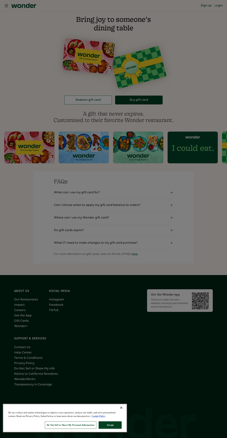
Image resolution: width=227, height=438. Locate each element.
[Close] (121, 408)
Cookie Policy (99, 416)
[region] (65, 418)
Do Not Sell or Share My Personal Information (70, 425)
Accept (110, 425)
